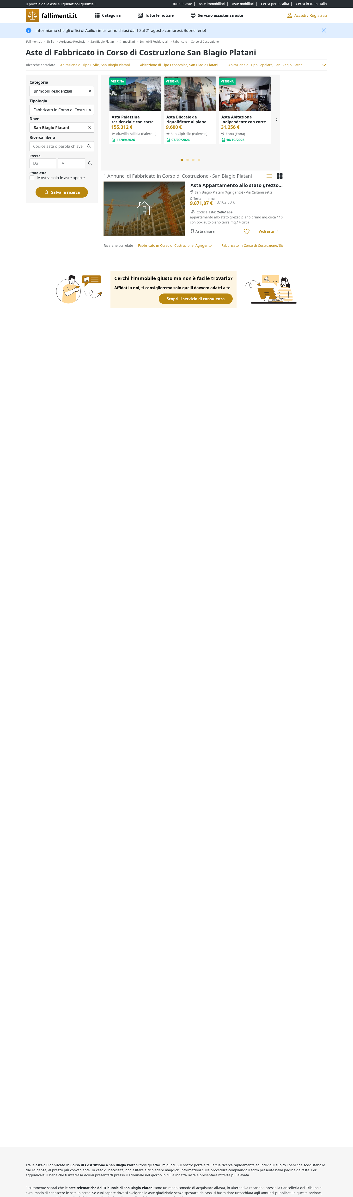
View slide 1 (182, 160)
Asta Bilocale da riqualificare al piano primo (186, 121)
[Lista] (269, 176)
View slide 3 (193, 160)
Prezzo (35, 155)
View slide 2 (187, 160)
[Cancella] (90, 91)
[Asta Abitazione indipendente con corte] (245, 93)
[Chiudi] (324, 30)
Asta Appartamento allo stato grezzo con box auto (236, 185)
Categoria (39, 82)
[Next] (276, 120)
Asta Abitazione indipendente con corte (243, 119)
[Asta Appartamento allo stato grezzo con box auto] (144, 209)
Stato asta (38, 172)
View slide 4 (199, 160)
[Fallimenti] (52, 15)
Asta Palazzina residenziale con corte (132, 119)
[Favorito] (247, 231)
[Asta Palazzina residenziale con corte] (135, 93)
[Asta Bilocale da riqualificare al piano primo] (190, 93)
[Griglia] (279, 176)
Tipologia (38, 101)
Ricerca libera (42, 137)
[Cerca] (89, 146)
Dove (34, 118)
